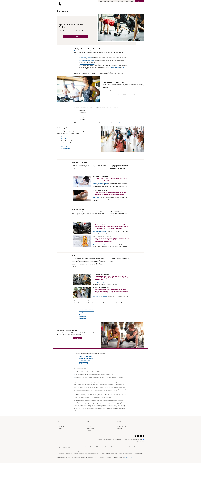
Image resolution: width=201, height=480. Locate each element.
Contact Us (122, 1)
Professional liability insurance (86, 60)
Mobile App (89, 430)
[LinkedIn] (141, 436)
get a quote (93, 72)
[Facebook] (138, 436)
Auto (58, 421)
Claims (118, 1)
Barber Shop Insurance (84, 312)
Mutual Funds (59, 428)
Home (58, 423)
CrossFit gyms (64, 146)
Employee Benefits (60, 426)
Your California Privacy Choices (136, 439)
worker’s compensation (114, 67)
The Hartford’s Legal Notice (129, 457)
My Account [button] (140, 1)
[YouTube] (143, 436)
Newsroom (89, 426)
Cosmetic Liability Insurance (86, 309)
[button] (85, 5)
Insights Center (106, 1)
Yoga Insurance (82, 316)
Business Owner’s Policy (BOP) (87, 64)
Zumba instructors (65, 148)
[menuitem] (86, 5)
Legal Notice (100, 439)
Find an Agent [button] (113, 1)
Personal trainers (65, 136)
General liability (96, 197)
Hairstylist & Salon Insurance (86, 358)
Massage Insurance (83, 314)
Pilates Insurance (83, 318)
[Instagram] (135, 436)
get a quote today (119, 122)
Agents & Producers (129, 1)
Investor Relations (90, 428)
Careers (88, 423)
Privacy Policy (127, 439)
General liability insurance (85, 57)
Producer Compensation (116, 439)
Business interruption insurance (100, 296)
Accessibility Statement (107, 439)
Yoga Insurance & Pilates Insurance (87, 363)
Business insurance (78, 50)
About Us (89, 421)
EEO (123, 439)
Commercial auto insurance (99, 231)
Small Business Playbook (121, 426)
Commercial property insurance (100, 282)
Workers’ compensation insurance (101, 244)
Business (58, 424)
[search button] (143, 5)
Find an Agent (119, 424)
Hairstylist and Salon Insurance (86, 311)
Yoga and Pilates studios (67, 138)
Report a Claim (119, 423)
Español (101, 1)
